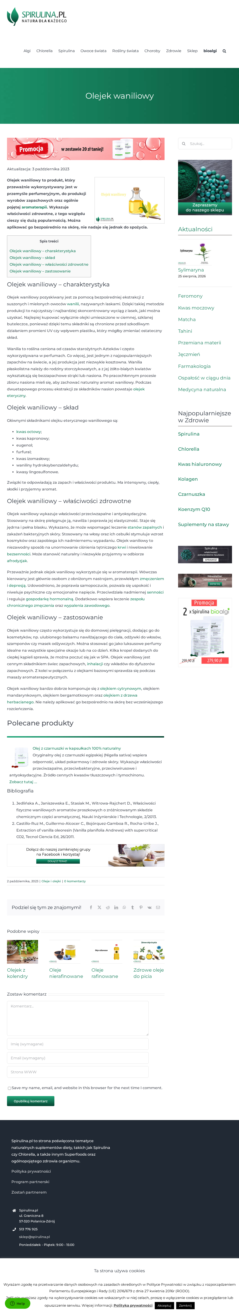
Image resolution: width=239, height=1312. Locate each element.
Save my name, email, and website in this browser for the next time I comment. (87, 1088)
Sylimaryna (191, 270)
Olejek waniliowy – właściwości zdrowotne (49, 264)
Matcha (187, 319)
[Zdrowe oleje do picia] (149, 942)
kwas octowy (28, 432)
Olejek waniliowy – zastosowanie (40, 271)
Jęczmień (189, 354)
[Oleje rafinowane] (107, 942)
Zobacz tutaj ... (23, 782)
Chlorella (188, 449)
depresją (17, 585)
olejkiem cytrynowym (120, 688)
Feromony (190, 296)
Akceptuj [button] (164, 1305)
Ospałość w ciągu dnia (204, 378)
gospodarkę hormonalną (49, 599)
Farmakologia (194, 366)
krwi (122, 547)
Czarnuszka (191, 494)
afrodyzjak (17, 561)
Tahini (185, 331)
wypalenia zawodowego (86, 605)
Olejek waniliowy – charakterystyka (43, 251)
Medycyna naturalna (202, 389)
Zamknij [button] (185, 1305)
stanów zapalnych (145, 527)
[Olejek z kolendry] (22, 942)
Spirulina (189, 434)
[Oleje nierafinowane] (64, 942)
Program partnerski (30, 1182)
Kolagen (188, 479)
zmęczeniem (152, 579)
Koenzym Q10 (194, 509)
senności (155, 592)
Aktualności (195, 229)
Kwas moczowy (196, 308)
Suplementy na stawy (203, 524)
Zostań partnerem (29, 1192)
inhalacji (95, 664)
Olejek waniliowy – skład (32, 257)
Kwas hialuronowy (200, 464)
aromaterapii (34, 207)
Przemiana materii (199, 343)
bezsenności (18, 554)
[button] (224, 50)
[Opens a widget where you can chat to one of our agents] (17, 1304)
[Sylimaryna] (195, 252)
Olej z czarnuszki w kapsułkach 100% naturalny (77, 748)
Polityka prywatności (31, 1171)
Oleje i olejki (51, 881)
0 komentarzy (75, 881)
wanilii (73, 304)
